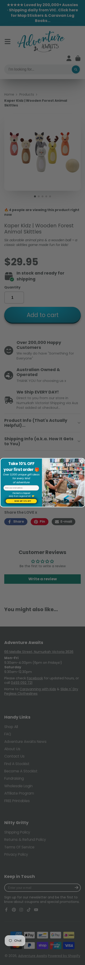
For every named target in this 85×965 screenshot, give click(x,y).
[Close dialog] (82, 461)
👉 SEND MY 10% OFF (21, 501)
